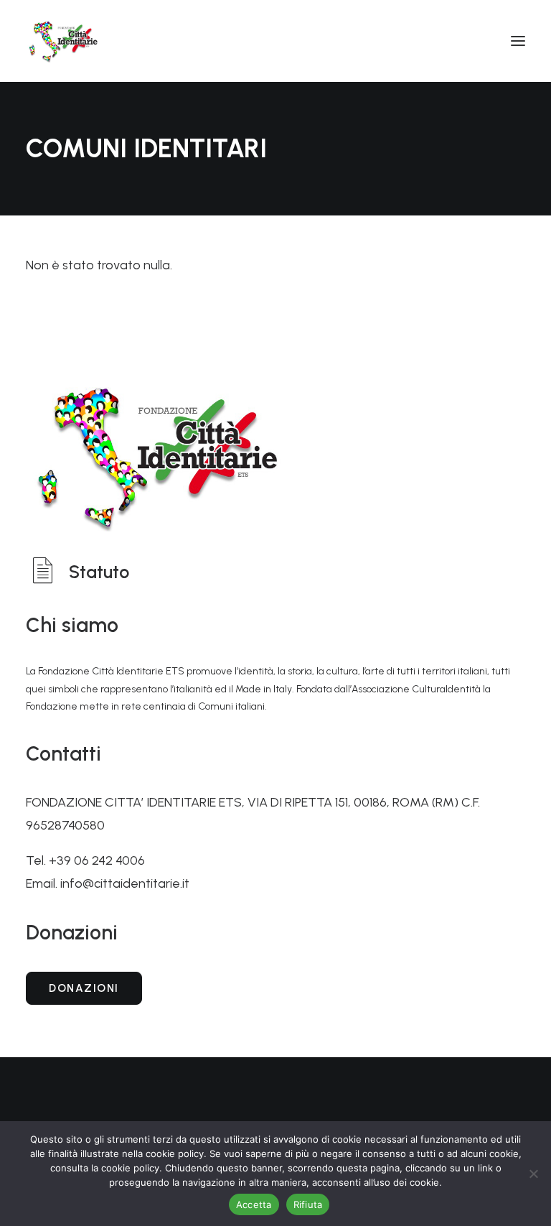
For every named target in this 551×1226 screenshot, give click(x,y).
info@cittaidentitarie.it (124, 883)
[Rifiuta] (533, 1173)
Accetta (254, 1204)
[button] (518, 41)
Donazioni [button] (84, 988)
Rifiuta (308, 1204)
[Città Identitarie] (63, 40)
